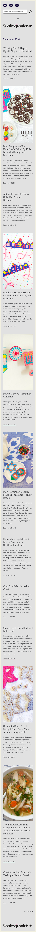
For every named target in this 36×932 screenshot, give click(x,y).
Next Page (28, 911)
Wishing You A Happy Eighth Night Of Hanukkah (17, 50)
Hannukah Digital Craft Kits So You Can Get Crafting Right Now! (16, 541)
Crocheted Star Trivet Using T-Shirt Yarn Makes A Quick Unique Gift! (17, 728)
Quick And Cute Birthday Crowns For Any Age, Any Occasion (17, 295)
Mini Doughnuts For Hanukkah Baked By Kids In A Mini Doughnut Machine (17, 151)
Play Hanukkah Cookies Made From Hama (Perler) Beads (17, 494)
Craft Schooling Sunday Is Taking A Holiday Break (17, 874)
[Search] (30, 12)
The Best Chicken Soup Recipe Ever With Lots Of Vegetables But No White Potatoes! (16, 829)
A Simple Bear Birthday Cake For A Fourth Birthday (16, 196)
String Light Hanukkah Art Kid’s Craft (18, 629)
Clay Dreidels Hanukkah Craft (16, 588)
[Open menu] (18, 19)
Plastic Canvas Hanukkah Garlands (17, 395)
